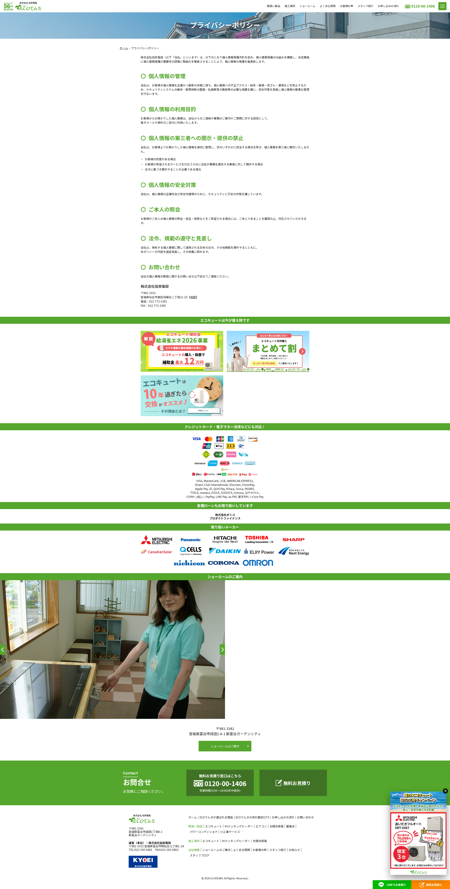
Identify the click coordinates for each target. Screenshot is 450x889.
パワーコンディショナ (204, 831)
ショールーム (307, 6)
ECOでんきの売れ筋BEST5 (252, 817)
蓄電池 (290, 826)
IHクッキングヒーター (239, 826)
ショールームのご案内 (225, 746)
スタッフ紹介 (365, 6)
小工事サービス (230, 831)
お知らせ (294, 850)
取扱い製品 (273, 6)
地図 (193, 297)
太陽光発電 (276, 826)
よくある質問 (328, 6)
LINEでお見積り (396, 885)
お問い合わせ (305, 817)
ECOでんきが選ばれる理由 (216, 817)
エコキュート (213, 826)
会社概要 (194, 850)
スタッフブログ (199, 855)
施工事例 (290, 6)
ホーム (124, 48)
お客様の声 (346, 6)
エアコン (261, 826)
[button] (2, 649)
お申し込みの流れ (388, 6)
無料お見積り (297, 783)
